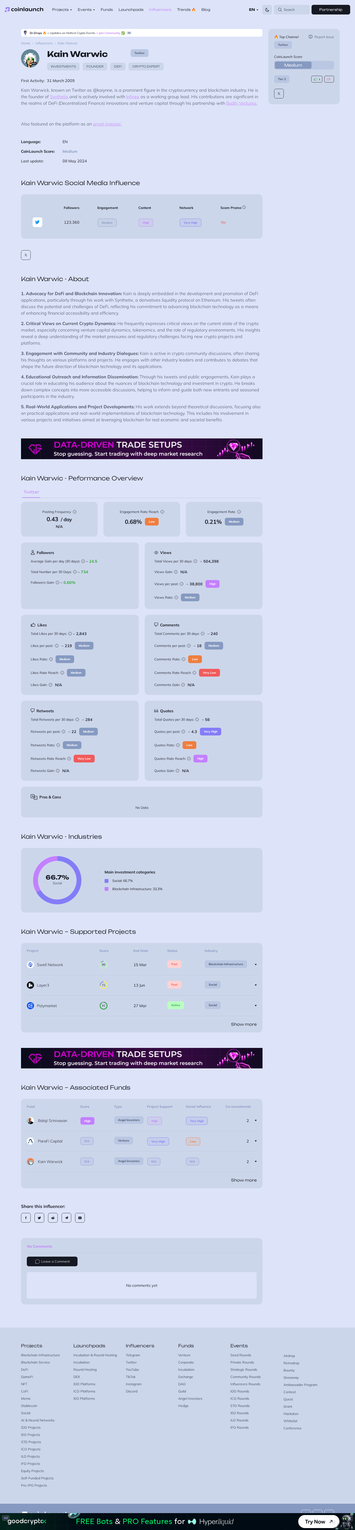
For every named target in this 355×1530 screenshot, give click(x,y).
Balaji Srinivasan (52, 1120)
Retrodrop (291, 1363)
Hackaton (291, 1414)
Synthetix (60, 96)
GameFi (27, 1377)
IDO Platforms (84, 1384)
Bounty (289, 1370)
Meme (26, 1398)
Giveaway (291, 1377)
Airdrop (289, 1356)
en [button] (252, 9)
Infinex (132, 96)
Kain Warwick (50, 1161)
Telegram (133, 1355)
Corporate (186, 1362)
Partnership (330, 9)
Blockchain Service (35, 1362)
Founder (94, 66)
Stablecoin (29, 1406)
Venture (123, 1140)
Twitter (283, 45)
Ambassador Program (300, 1385)
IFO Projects (30, 1463)
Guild (182, 1391)
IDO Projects (31, 1427)
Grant (288, 1406)
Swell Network (50, 964)
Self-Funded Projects (37, 1478)
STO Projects (31, 1442)
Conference (293, 1428)
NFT (24, 1384)
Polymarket (47, 1005)
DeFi (118, 66)
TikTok (130, 1377)
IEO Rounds (239, 1413)
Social (213, 984)
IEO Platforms (84, 1398)
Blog (205, 9)
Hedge (183, 1406)
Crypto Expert (146, 66)
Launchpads (131, 9)
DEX (76, 1377)
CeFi (24, 1391)
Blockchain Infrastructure (226, 964)
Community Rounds (245, 1377)
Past (174, 964)
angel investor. (107, 124)
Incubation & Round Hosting (95, 1355)
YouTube (132, 1369)
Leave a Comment (55, 1261)
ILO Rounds (239, 1420)
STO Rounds (240, 1406)
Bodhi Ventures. (241, 103)
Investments (63, 66)
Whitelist (291, 1421)
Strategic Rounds (243, 1369)
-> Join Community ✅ (110, 33)
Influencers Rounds (245, 1384)
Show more (244, 1024)
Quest (288, 1399)
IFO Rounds (239, 1427)
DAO (182, 1384)
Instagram (134, 1384)
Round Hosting (85, 1369)
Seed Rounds (240, 1355)
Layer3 (43, 985)
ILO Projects (30, 1456)
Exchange (185, 1377)
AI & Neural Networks (38, 1420)
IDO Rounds (239, 1391)
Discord (131, 1391)
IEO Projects (30, 1435)
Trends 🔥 (186, 9)
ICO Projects (31, 1449)
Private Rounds (242, 1362)
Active (175, 1005)
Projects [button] (60, 9)
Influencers (160, 9)
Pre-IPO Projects (34, 1485)
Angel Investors (129, 1120)
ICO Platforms (84, 1391)
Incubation (81, 1362)
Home (25, 43)
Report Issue (324, 37)
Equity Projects (32, 1471)
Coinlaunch (24, 9)
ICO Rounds (239, 1398)
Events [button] (85, 9)
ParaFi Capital (50, 1141)
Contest (290, 1392)
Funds (107, 9)
